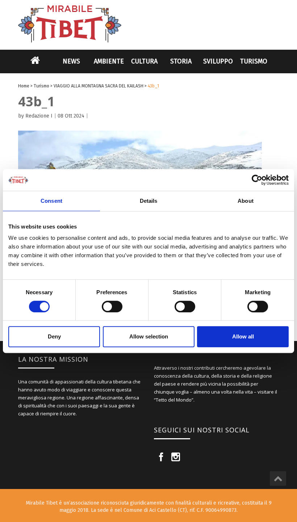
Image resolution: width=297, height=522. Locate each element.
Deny (54, 336)
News (71, 61)
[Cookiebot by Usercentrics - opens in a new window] (257, 179)
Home (35, 65)
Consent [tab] (51, 201)
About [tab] (246, 201)
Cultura (144, 61)
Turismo (253, 61)
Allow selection (148, 336)
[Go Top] (278, 478)
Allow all (243, 336)
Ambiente (109, 61)
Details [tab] (149, 201)
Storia (181, 61)
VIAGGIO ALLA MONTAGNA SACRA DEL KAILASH (98, 86)
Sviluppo (218, 61)
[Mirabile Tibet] (148, 15)
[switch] (112, 306)
